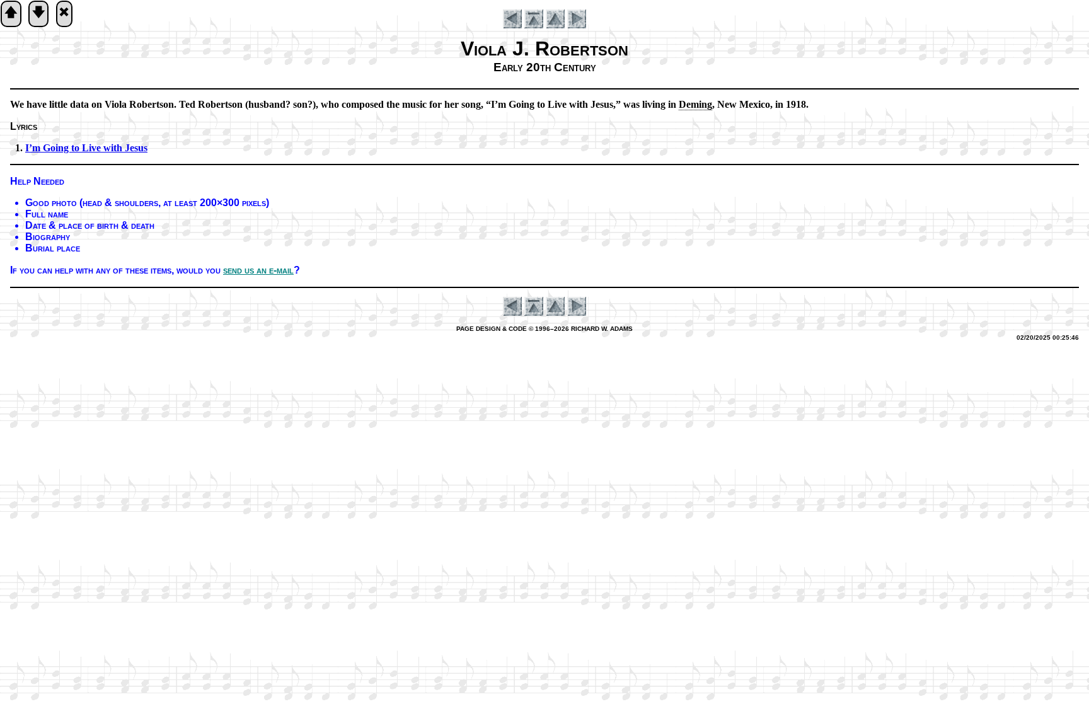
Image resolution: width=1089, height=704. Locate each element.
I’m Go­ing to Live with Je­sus (86, 147)
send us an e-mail (258, 270)
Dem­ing (695, 104)
